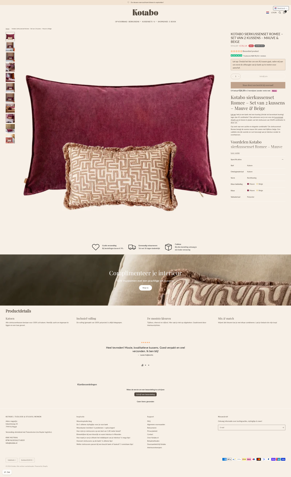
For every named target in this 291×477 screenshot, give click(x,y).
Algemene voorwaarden (156, 433)
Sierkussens (133, 22)
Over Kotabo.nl (153, 446)
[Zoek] (280, 12)
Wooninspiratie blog (84, 430)
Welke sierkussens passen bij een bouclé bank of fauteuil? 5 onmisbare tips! (105, 453)
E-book (172, 22)
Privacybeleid (152, 440)
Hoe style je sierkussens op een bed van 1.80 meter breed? (99, 440)
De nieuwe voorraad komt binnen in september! (147, 2)
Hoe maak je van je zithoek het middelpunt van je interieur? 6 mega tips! (103, 446)
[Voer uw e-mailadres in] (283, 436)
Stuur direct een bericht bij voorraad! (258, 85)
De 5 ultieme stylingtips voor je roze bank (92, 433)
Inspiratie (80, 425)
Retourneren (151, 436)
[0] (283, 12)
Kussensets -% (148, 22)
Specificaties (236, 159)
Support (150, 425)
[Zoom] (219, 37)
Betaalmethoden (153, 450)
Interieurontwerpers (154, 456)
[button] (236, 51)
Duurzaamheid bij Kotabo (156, 453)
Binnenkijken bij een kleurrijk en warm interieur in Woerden (99, 443)
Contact (150, 443)
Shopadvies (163, 22)
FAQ (149, 430)
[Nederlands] (267, 13)
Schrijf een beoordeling (145, 403)
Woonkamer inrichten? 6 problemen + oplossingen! (96, 436)
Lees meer (145, 360)
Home (7, 29)
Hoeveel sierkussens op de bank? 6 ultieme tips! (95, 450)
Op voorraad (121, 22)
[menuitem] (121, 21)
